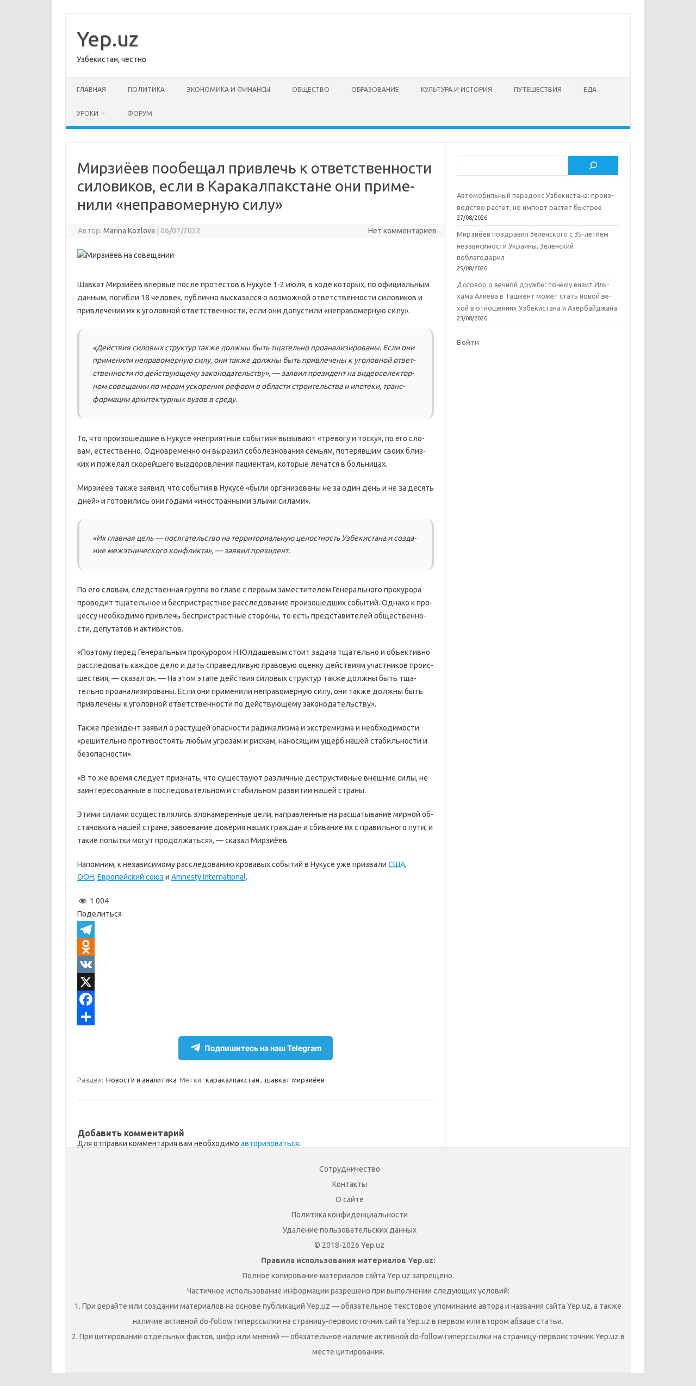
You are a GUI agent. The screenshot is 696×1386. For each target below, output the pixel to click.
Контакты (349, 1184)
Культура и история (456, 89)
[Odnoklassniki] (255, 947)
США (396, 864)
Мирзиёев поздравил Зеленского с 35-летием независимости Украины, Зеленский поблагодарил (532, 245)
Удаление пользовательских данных (350, 1230)
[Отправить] (255, 1016)
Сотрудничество (349, 1169)
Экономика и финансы (228, 89)
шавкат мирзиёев (295, 1080)
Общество (311, 89)
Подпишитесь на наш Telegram (263, 1048)
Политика (146, 89)
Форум (139, 113)
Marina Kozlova (129, 230)
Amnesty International (208, 877)
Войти (468, 342)
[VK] (255, 964)
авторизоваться (270, 1143)
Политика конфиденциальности (349, 1214)
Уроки (87, 113)
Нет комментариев (402, 230)
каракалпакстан (232, 1080)
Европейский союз (130, 877)
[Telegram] (255, 929)
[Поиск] (593, 166)
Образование (375, 89)
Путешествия (538, 89)
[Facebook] (255, 999)
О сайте (349, 1199)
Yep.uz (107, 38)
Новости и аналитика (141, 1080)
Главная (91, 89)
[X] (255, 982)
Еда (589, 89)
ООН (85, 877)
